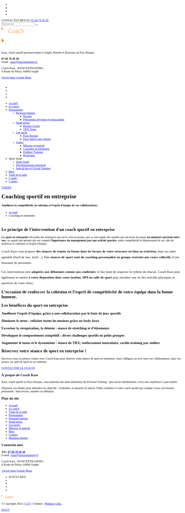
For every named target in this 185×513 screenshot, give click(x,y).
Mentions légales (18, 438)
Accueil (13, 212)
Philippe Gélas (53, 503)
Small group (16, 421)
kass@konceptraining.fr (23, 62)
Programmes (16, 415)
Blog (11, 431)
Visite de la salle (18, 411)
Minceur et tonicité (19, 428)
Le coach (14, 408)
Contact (13, 434)
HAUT (5, 509)
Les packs (14, 425)
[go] (37, 24)
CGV (27, 503)
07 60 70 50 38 (39, 20)
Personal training (18, 418)
